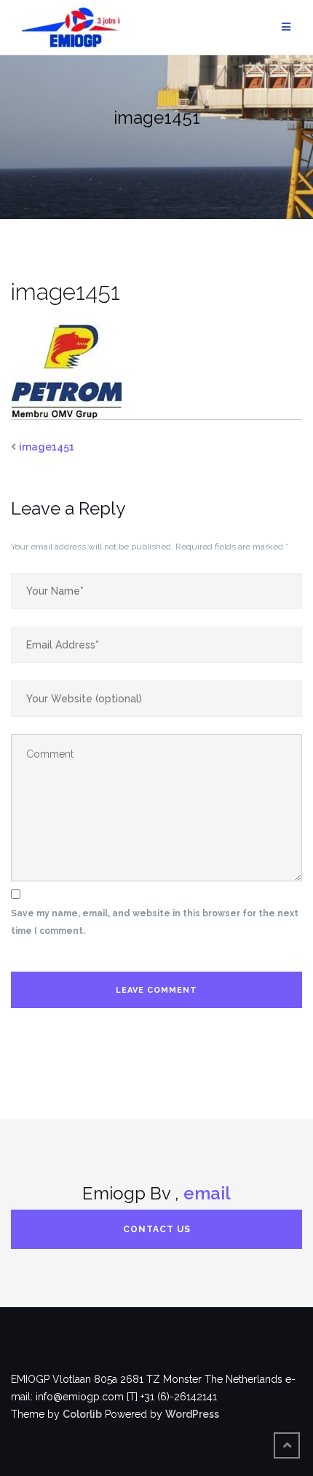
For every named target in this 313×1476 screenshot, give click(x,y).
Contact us (157, 1229)
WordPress (192, 1414)
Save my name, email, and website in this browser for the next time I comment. (154, 922)
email (207, 1193)
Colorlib (82, 1414)
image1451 (46, 447)
